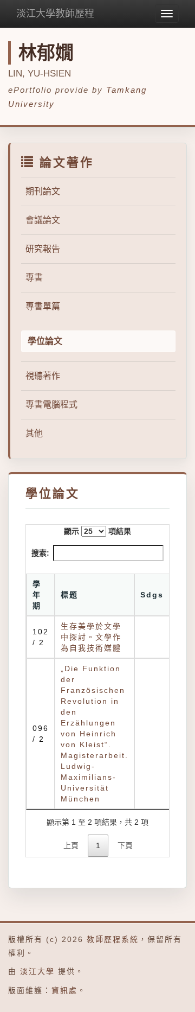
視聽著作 (42, 375)
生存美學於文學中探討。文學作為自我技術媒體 (91, 637)
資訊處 (64, 990)
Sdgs (152, 594)
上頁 (71, 845)
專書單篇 (42, 306)
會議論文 (42, 220)
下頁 (125, 845)
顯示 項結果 (97, 531)
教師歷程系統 (113, 939)
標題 (69, 594)
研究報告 (42, 248)
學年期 (36, 595)
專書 (34, 277)
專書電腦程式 (51, 404)
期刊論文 (42, 191)
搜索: (40, 553)
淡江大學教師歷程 (55, 13)
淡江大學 (37, 971)
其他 (34, 433)
